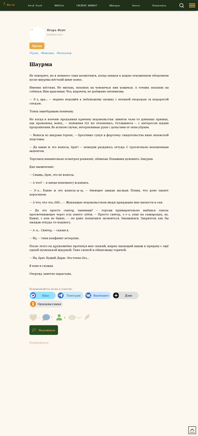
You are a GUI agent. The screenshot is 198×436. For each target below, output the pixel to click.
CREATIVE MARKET (86, 5)
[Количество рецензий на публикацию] (88, 317)
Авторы (114, 5)
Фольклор (65, 53)
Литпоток (159, 5)
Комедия (48, 53)
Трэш (34, 53)
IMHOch (59, 5)
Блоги (136, 5)
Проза (37, 46)
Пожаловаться (39, 342)
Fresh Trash (35, 5)
